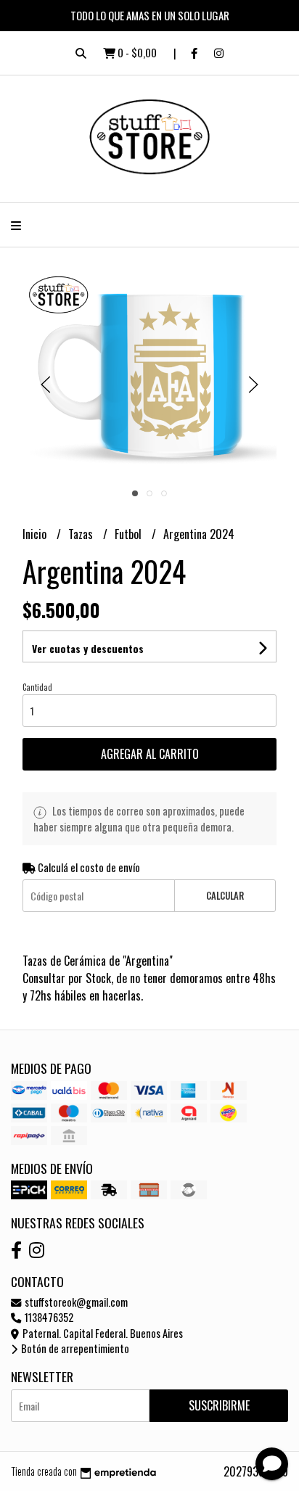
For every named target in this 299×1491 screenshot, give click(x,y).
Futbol (129, 534)
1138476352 (47, 1317)
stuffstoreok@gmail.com (75, 1302)
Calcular (225, 896)
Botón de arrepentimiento (74, 1348)
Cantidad (37, 687)
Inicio (35, 534)
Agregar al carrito (150, 754)
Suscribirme (219, 1405)
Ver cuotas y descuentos (88, 648)
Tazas (82, 534)
